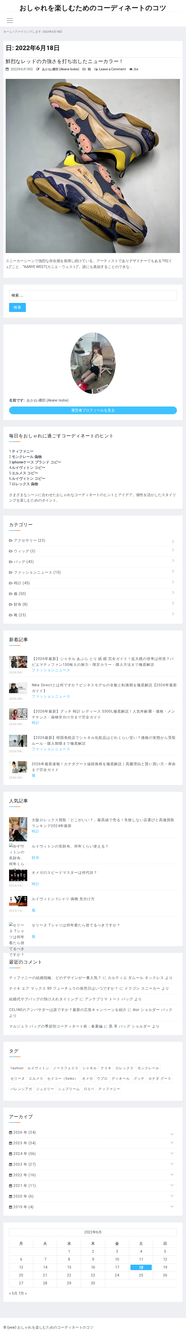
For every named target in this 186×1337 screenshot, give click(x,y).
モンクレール (148, 1068)
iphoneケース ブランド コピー (36, 462)
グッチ (139, 1078)
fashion (17, 1068)
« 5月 (13, 1293)
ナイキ (106, 1068)
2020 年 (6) (23, 1196)
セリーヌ (17, 1078)
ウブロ (102, 1078)
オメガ (87, 1078)
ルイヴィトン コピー (28, 467)
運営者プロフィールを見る (93, 410)
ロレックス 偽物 (25, 484)
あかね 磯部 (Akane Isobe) (60, 69)
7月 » (22, 1293)
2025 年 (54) (24, 1143)
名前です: (16, 400)
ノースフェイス (65, 1068)
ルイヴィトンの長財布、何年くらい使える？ (70, 846)
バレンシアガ (21, 1089)
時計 (21, 583)
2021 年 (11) (24, 1186)
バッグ (23, 562)
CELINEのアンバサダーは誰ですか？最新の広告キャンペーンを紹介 (68, 1010)
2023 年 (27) (24, 1164)
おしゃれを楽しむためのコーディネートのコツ (93, 8)
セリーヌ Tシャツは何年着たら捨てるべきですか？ (76, 925)
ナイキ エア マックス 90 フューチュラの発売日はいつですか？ (63, 988)
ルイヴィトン (38, 1068)
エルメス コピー (25, 473)
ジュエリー (45, 1089)
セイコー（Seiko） (62, 1078)
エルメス (36, 1078)
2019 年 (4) (23, 1207)
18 (141, 1267)
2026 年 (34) (24, 1132)
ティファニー (23, 451)
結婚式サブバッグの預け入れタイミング (43, 999)
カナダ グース (159, 1078)
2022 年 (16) (24, 1175)
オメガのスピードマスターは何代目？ (64, 872)
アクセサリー (29, 540)
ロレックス (124, 1068)
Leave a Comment (112, 69)
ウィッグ (24, 551)
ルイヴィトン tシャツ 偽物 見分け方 (63, 899)
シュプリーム (69, 1089)
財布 (20, 604)
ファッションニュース (37, 572)
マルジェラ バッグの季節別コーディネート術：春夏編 (56, 1026)
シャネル (89, 1068)
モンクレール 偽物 (27, 457)
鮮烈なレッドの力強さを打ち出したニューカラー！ (65, 61)
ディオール (121, 1078)
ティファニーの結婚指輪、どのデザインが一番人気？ (55, 978)
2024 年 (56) (24, 1154)
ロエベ (89, 1089)
